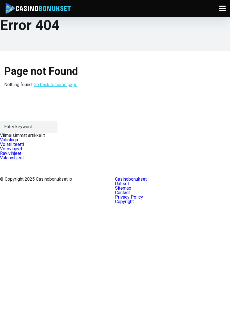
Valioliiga (9, 139)
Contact (122, 192)
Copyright (124, 201)
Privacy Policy (129, 197)
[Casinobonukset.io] (37, 7)
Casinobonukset (131, 179)
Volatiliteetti (12, 144)
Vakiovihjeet (12, 157)
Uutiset (122, 183)
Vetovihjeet (11, 148)
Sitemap (123, 188)
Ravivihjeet (10, 153)
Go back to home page (55, 84)
